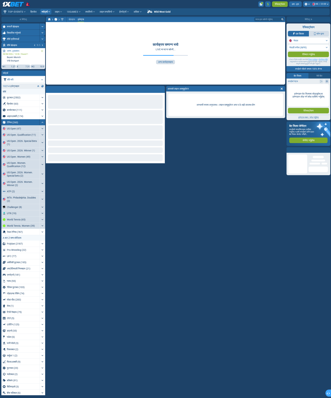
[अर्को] (42, 45)
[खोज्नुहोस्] (282, 19)
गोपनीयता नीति (323, 59)
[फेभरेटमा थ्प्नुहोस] (42, 51)
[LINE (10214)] (49, 19)
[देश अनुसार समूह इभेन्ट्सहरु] (42, 86)
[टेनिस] (56, 19)
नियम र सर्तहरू (312, 59)
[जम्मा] (268, 4)
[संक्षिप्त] (42, 122)
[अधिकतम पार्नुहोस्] (42, 26)
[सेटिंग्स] (307, 4)
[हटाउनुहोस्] (282, 89)
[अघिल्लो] (34, 45)
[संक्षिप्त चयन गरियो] (38, 86)
